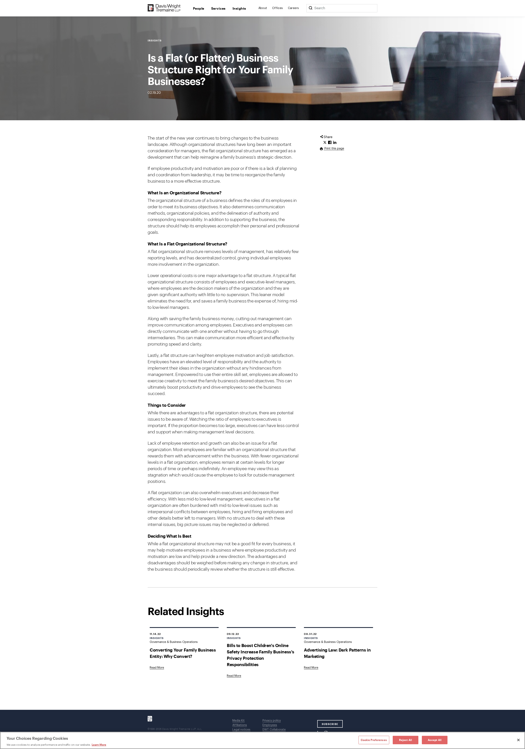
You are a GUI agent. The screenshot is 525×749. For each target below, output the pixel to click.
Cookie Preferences (374, 739)
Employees (269, 725)
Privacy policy (271, 720)
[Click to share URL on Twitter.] (324, 142)
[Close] (518, 739)
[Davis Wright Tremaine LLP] (164, 8)
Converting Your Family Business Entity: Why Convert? (183, 653)
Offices (277, 8)
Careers (293, 8)
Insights (239, 8)
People (198, 8)
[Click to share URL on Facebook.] (329, 142)
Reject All (405, 739)
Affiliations (239, 725)
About (262, 8)
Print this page (334, 148)
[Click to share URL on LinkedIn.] (334, 142)
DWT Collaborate (274, 729)
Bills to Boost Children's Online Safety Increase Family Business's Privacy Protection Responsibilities (260, 655)
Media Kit (238, 720)
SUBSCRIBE (330, 724)
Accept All (435, 739)
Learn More (99, 744)
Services (218, 8)
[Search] (310, 8)
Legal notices (241, 729)
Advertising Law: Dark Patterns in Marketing (337, 653)
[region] (262, 740)
